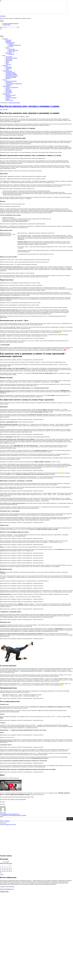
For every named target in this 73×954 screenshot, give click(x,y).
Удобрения (8, 96)
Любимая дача (6, 93)
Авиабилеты (9, 84)
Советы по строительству (12, 87)
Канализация (9, 92)
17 (0, 869)
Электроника (9, 59)
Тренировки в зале (10, 72)
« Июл (1, 874)
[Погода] (3, 822)
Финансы (5, 38)
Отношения (8, 67)
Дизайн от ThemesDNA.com (7, 889)
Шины (7, 61)
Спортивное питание (11, 73)
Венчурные (11, 54)
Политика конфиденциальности (10, 23)
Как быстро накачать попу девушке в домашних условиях (29, 106)
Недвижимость (6, 86)
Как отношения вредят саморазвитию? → (10, 814)
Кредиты (11, 46)
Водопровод (9, 91)
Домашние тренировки (11, 74)
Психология (9, 68)
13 (6, 868)
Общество (5, 65)
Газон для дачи (9, 100)
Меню (2, 20)
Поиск (1, 816)
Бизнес (7, 47)
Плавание (8, 78)
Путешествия (9, 82)
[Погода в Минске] (5, 821)
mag (1, 109)
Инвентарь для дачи (10, 95)
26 (4, 871)
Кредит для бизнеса (13, 50)
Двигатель (8, 64)
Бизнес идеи (12, 51)
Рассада (7, 99)
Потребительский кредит (15, 45)
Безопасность (9, 60)
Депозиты (11, 43)
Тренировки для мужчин (12, 75)
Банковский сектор (10, 42)
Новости (8, 88)
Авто (4, 55)
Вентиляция (9, 90)
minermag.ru (3, 16)
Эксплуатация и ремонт (11, 58)
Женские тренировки (11, 77)
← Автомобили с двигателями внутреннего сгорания (13, 815)
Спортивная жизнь (7, 70)
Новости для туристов (11, 81)
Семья (7, 69)
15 (9, 868)
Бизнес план (12, 49)
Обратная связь (6, 24)
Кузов (7, 63)
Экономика (8, 41)
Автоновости (9, 56)
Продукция (8, 40)
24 (0, 871)
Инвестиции (9, 52)
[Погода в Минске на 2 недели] (8, 824)
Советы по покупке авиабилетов (14, 83)
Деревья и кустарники (11, 97)
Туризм (4, 79)
